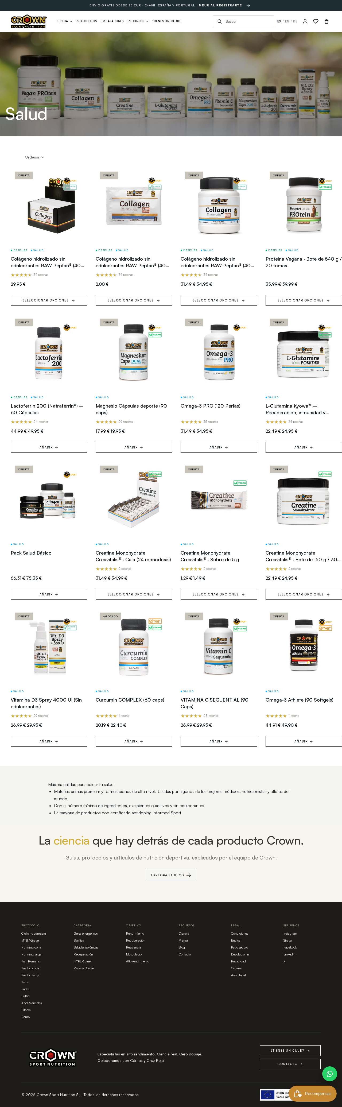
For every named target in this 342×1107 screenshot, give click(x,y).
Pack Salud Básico (31, 553)
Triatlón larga (30, 975)
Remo (25, 1017)
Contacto (185, 954)
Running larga (31, 954)
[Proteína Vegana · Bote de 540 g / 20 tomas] (304, 205)
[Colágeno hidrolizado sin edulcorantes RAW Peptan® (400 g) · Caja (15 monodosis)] (49, 205)
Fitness (25, 1010)
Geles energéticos (86, 933)
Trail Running (30, 961)
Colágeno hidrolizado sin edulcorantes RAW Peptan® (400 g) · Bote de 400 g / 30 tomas (217, 265)
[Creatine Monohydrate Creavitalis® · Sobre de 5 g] (219, 499)
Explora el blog (167, 875)
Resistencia (133, 947)
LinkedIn (289, 954)
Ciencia (184, 933)
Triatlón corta (30, 968)
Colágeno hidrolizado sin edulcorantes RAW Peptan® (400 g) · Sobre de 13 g (132, 265)
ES (279, 21)
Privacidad (238, 961)
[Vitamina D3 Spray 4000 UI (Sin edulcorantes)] (49, 646)
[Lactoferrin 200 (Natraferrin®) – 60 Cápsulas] (49, 352)
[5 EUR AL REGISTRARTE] (248, 5)
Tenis (24, 982)
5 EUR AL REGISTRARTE (220, 5)
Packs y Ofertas (84, 968)
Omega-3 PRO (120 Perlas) (210, 406)
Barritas (79, 940)
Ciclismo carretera (33, 933)
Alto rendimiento (137, 961)
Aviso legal (238, 975)
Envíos (235, 940)
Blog (182, 947)
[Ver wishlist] (316, 21)
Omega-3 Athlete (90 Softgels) (299, 700)
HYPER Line (82, 961)
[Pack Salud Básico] (49, 499)
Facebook (290, 947)
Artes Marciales (31, 1003)
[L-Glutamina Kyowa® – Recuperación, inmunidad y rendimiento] (304, 352)
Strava (287, 940)
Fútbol (25, 996)
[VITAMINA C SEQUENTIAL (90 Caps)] (219, 646)
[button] (34, 157)
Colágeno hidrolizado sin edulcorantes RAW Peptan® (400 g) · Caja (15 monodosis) (47, 265)
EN (287, 21)
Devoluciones (240, 954)
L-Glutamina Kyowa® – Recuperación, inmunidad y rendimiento (295, 412)
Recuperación (83, 954)
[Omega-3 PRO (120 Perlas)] (219, 352)
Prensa (183, 940)
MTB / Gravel (30, 940)
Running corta (31, 947)
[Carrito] (326, 21)
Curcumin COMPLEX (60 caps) (130, 700)
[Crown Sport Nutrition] (29, 21)
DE (295, 21)
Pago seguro (239, 947)
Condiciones (239, 933)
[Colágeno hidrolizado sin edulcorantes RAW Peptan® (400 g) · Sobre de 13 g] (134, 205)
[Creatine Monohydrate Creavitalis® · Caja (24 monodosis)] (134, 499)
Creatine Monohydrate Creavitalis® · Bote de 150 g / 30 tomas (301, 559)
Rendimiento (135, 933)
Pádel (25, 989)
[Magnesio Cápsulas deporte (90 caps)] (134, 352)
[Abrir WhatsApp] (329, 1073)
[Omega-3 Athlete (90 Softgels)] (304, 646)
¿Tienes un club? (290, 1050)
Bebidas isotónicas (86, 947)
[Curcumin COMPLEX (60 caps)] (134, 646)
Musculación (134, 954)
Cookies (236, 968)
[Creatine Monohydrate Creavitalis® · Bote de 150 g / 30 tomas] (304, 499)
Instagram (290, 933)
